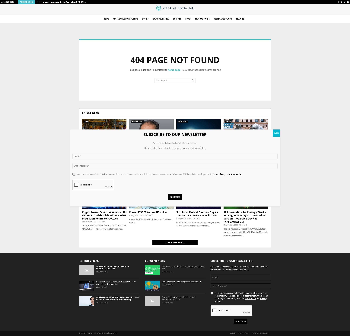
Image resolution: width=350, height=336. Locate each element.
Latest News (90, 112)
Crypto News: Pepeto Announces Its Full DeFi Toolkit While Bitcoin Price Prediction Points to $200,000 (104, 215)
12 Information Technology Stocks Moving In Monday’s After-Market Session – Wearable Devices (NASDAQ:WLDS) (245, 216)
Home (106, 19)
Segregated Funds (223, 19)
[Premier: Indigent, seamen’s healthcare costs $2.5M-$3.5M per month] (152, 301)
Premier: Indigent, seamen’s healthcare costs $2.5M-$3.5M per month (179, 298)
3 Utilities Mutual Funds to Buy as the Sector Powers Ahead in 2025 (197, 213)
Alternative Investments (125, 19)
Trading (240, 19)
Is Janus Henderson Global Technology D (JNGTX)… (64, 2)
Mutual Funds (202, 19)
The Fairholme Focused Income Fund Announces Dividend (112, 267)
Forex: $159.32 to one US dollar (148, 212)
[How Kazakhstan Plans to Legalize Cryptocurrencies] (152, 286)
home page (174, 69)
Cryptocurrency (161, 19)
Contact (233, 333)
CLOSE (276, 133)
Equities (177, 19)
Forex (188, 19)
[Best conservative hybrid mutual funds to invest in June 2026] (152, 270)
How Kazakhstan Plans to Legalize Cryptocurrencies (182, 282)
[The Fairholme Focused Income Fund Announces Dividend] (86, 270)
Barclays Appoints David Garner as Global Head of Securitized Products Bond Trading (117, 298)
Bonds (145, 19)
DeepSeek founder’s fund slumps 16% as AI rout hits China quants (116, 283)
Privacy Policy (244, 333)
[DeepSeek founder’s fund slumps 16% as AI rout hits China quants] (86, 286)
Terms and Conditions (260, 333)
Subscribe (241, 321)
